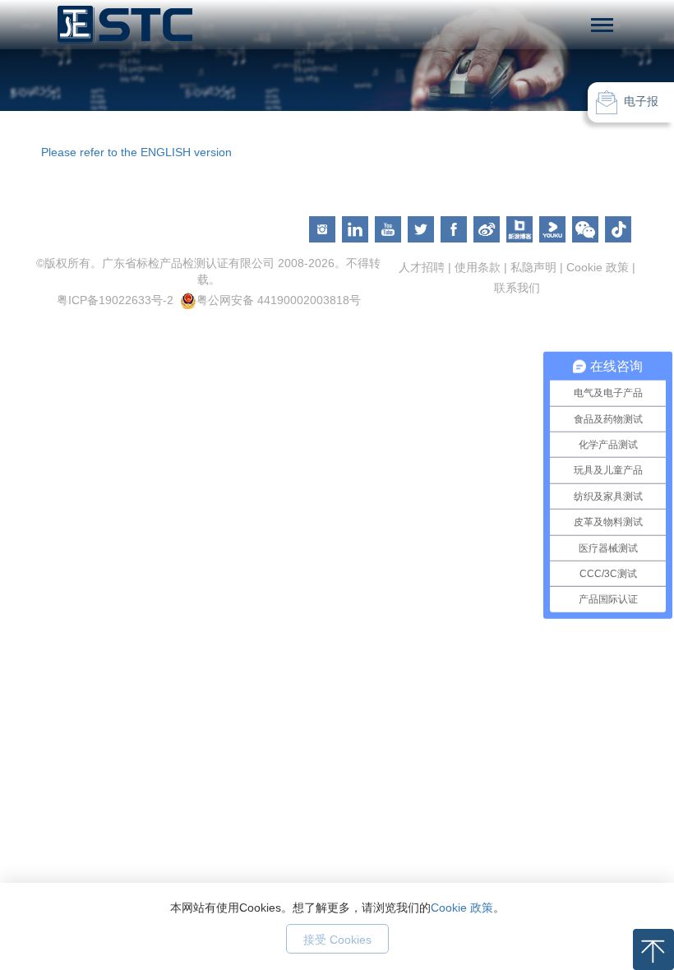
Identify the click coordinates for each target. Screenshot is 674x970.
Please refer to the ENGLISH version (136, 152)
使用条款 (478, 267)
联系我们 (517, 287)
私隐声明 (533, 267)
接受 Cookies (337, 939)
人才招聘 (422, 267)
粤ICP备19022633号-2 (115, 300)
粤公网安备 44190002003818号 (278, 300)
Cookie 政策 (462, 907)
